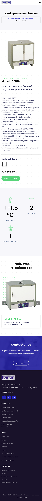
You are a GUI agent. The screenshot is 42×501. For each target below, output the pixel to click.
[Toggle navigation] (40, 2)
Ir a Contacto (21, 363)
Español (19, 497)
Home (11, 19)
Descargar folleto (10, 178)
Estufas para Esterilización (24, 19)
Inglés (26, 497)
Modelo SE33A (12, 319)
